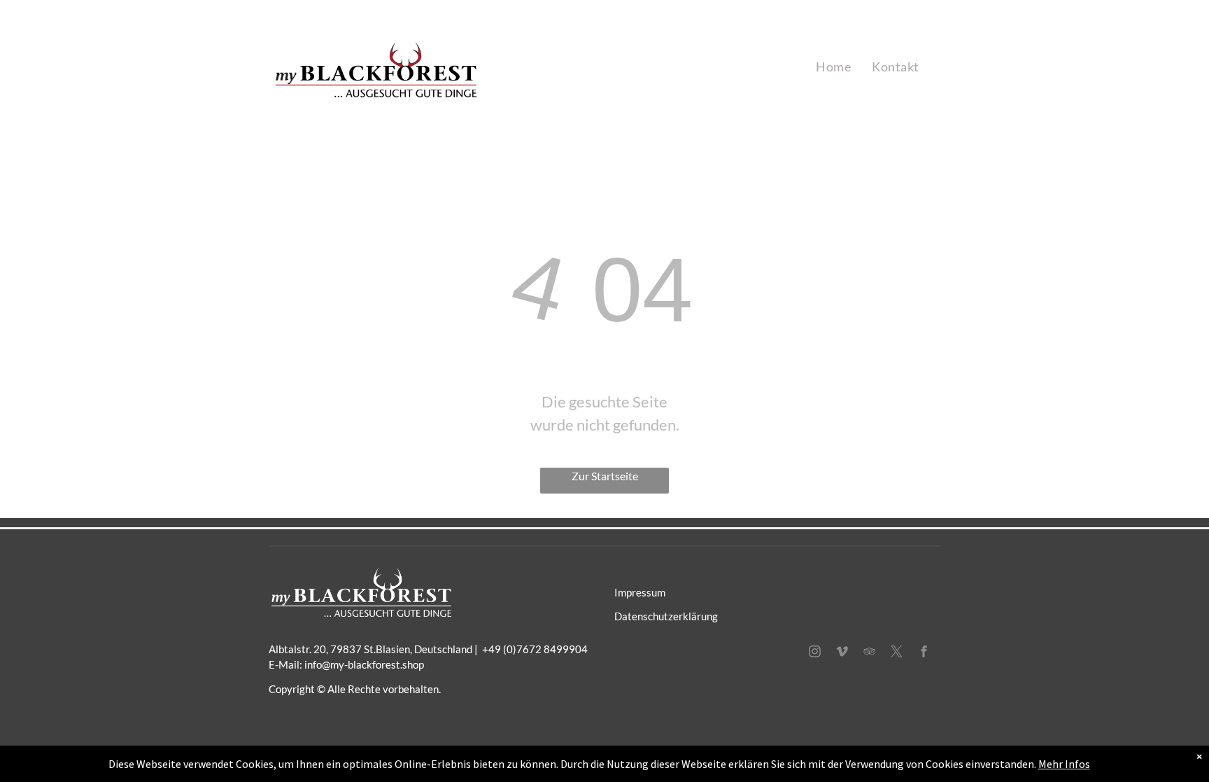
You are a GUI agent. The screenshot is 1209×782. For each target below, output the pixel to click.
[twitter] (897, 653)
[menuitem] (833, 67)
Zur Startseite (605, 475)
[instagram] (815, 653)
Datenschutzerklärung (666, 616)
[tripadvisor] (870, 653)
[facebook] (924, 653)
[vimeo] (842, 653)
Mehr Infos (1064, 764)
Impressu (635, 592)
